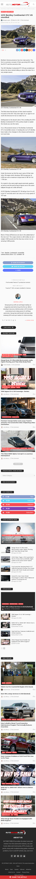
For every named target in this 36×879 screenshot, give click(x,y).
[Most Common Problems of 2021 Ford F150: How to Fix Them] (18, 743)
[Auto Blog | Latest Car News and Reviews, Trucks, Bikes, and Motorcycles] (16, 832)
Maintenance (20, 719)
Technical (8, 752)
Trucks (4, 719)
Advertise (28, 869)
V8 (23, 254)
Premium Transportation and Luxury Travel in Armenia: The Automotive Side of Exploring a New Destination (18, 422)
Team (11, 869)
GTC (15, 254)
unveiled (19, 254)
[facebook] (18, 496)
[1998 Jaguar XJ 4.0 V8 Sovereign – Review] (18, 378)
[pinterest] (18, 504)
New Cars (30, 448)
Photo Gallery (6, 356)
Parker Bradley (7, 365)
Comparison (5, 604)
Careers (16, 869)
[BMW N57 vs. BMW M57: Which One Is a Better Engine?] (5, 625)
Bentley (3, 11)
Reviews (13, 387)
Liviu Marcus (6, 394)
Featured (11, 354)
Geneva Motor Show (7, 254)
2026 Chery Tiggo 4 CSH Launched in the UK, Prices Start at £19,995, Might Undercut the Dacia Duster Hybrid (23, 558)
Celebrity (9, 535)
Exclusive (15, 535)
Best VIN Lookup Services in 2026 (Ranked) (17, 607)
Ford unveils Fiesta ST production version (18, 282)
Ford (3, 752)
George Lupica (6, 20)
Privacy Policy (25, 872)
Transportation (6, 417)
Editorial (22, 869)
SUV (12, 356)
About (6, 869)
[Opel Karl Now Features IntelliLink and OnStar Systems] (5, 633)
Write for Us (11, 872)
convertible (20, 252)
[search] (33, 4)
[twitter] (18, 500)
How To (14, 719)
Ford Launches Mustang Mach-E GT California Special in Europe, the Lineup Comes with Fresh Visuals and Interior (23, 568)
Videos (18, 387)
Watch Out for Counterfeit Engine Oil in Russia (17, 687)
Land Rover (5, 354)
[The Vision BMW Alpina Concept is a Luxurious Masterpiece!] (18, 441)
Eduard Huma (6, 689)
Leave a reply (8, 327)
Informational (13, 604)
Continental (13, 252)
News (24, 354)
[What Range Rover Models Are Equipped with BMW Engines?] (5, 642)
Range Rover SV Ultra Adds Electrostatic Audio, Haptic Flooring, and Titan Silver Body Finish (17, 361)
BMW (3, 448)
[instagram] (18, 508)
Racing (4, 535)
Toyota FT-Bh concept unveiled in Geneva (18, 288)
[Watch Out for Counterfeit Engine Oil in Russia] (18, 673)
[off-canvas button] (2, 4)
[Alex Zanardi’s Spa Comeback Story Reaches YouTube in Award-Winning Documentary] (18, 533)
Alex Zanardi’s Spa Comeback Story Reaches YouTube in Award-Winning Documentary (18, 539)
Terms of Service (18, 875)
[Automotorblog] (18, 4)
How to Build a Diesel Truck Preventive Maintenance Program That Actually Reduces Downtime (16, 725)
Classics (9, 386)
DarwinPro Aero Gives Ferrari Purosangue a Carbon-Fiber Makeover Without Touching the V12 (23, 577)
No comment (25, 20)
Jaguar (4, 386)
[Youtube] (18, 512)
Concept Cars (9, 448)
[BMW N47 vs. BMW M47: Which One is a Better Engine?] (18, 775)
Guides (9, 719)
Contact (18, 872)
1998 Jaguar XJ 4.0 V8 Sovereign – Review (15, 391)
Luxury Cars (10, 11)
